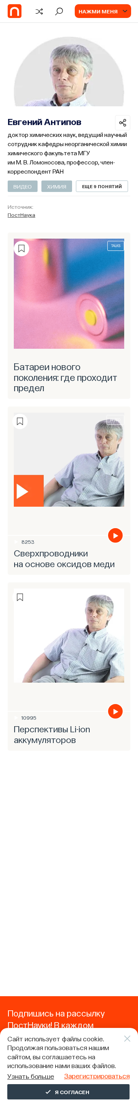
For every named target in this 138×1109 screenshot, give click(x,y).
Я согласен (72, 1092)
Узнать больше (30, 1076)
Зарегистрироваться (97, 1076)
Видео (22, 186)
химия (56, 186)
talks (115, 246)
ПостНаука (21, 214)
